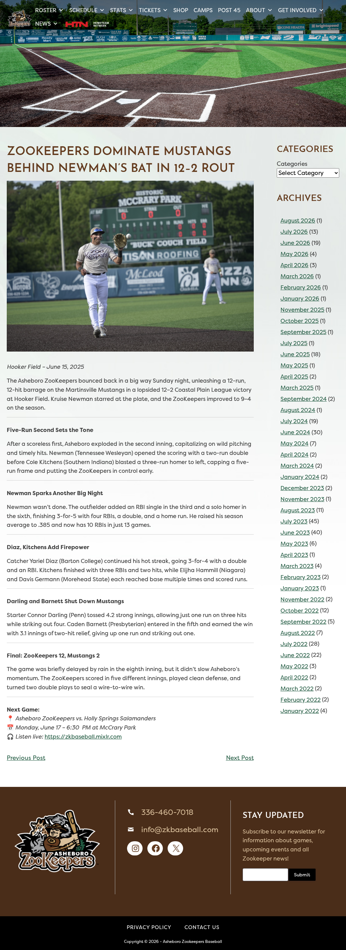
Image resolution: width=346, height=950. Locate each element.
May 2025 (294, 365)
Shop (180, 10)
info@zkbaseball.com (179, 829)
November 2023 (302, 499)
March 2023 (297, 566)
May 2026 (294, 254)
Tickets (149, 10)
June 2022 (295, 655)
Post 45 (229, 10)
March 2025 (297, 387)
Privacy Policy (149, 927)
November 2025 (302, 309)
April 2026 (294, 265)
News (43, 23)
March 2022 (297, 688)
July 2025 (293, 343)
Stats (118, 10)
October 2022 (299, 610)
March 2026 (297, 276)
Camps (203, 10)
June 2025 (295, 354)
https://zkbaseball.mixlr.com (83, 736)
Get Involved (297, 10)
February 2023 (300, 577)
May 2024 (294, 443)
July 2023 (293, 521)
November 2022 (302, 599)
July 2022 (293, 644)
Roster (45, 10)
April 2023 (294, 555)
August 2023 (297, 510)
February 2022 (300, 699)
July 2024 (294, 421)
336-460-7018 (167, 812)
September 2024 (303, 399)
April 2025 (294, 376)
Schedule (83, 10)
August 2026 (297, 220)
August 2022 (297, 633)
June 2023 (295, 532)
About (255, 10)
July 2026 (294, 231)
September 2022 (303, 621)
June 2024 (295, 432)
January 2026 (299, 298)
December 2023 (302, 488)
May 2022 (294, 666)
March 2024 (297, 465)
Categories (292, 164)
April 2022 (294, 677)
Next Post (240, 758)
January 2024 (299, 477)
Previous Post (26, 758)
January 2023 (299, 588)
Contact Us (202, 927)
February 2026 (300, 287)
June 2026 (295, 243)
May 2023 (294, 543)
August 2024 (297, 410)
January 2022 (299, 711)
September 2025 (303, 332)
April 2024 (294, 454)
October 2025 (299, 321)
